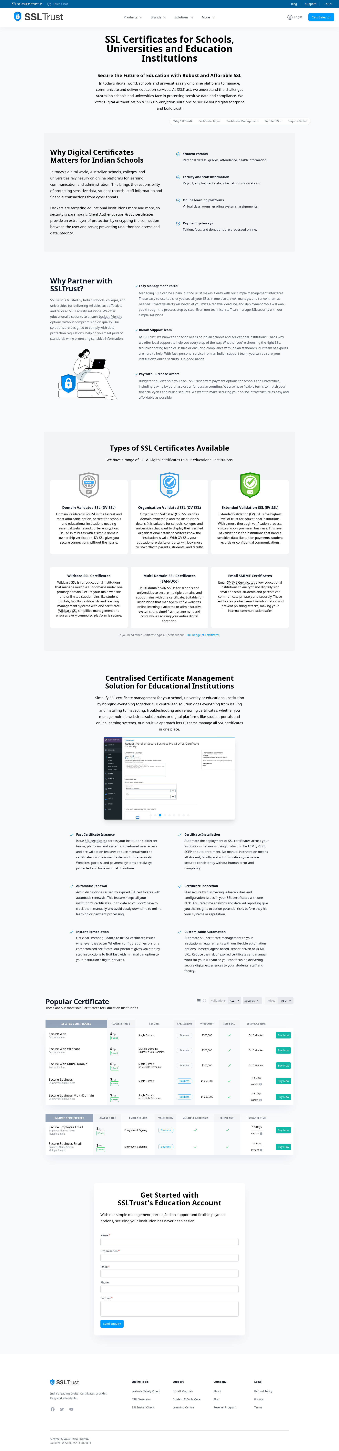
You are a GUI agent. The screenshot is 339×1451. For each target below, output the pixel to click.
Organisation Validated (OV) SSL (163, 514)
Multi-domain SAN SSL (155, 588)
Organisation (109, 1251)
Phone (104, 1282)
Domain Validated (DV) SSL (76, 514)
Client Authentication (106, 214)
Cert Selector (321, 17)
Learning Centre (183, 1407)
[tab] (150, 815)
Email (104, 1267)
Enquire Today (297, 121)
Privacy (258, 1399)
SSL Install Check (143, 1407)
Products (130, 17)
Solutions (182, 17)
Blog (294, 4)
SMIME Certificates (241, 582)
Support (310, 4)
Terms (258, 1407)
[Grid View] (204, 1000)
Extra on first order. (308, 26)
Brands (156, 17)
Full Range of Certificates (203, 635)
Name (104, 1235)
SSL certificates (96, 841)
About (217, 1391)
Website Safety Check (146, 1391)
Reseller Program (224, 1407)
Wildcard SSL (67, 610)
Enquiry (105, 1298)
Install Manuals (183, 1391)
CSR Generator (141, 1399)
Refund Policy (263, 1391)
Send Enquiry (112, 1323)
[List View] (199, 1000)
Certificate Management (242, 121)
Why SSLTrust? (182, 121)
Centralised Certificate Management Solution (169, 682)
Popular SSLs (273, 121)
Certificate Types (209, 121)
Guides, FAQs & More (186, 1399)
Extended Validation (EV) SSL (240, 514)
